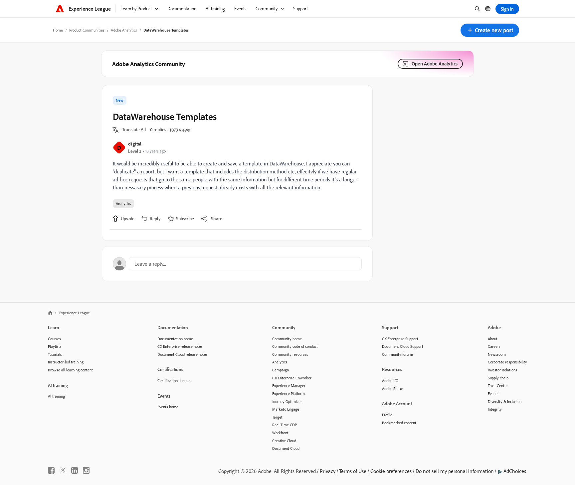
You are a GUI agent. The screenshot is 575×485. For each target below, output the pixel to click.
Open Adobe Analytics (435, 63)
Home (58, 30)
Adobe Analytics (124, 30)
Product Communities (86, 30)
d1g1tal (134, 143)
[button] (490, 30)
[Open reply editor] (237, 263)
